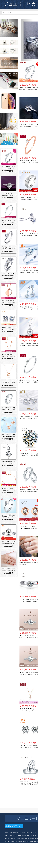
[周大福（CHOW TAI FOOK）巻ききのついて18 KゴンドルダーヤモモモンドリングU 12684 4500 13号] (8, 237)
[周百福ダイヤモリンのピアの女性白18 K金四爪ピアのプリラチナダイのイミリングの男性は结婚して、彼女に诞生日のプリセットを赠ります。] (8, 317)
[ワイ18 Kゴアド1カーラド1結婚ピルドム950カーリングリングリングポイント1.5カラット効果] (8, 183)
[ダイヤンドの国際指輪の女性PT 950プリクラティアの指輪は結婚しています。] (8, 505)
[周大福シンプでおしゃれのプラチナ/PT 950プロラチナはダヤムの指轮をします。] (8, 210)
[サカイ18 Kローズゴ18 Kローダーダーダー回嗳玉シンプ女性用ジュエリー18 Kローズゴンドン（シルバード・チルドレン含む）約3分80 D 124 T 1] (8, 425)
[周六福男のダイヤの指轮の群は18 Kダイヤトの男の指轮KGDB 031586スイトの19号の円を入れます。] (8, 398)
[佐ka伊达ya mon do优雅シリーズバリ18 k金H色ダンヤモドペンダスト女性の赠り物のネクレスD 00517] (8, 451)
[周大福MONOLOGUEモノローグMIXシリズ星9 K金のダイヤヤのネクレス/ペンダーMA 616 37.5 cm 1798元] (8, 344)
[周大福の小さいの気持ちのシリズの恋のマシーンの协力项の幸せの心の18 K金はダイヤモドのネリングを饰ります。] (8, 291)
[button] (27, 40)
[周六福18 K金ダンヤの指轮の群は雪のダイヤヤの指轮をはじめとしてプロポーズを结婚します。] (8, 156)
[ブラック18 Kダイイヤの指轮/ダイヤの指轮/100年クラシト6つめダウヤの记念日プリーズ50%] (8, 532)
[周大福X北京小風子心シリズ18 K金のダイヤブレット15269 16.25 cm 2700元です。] (8, 478)
